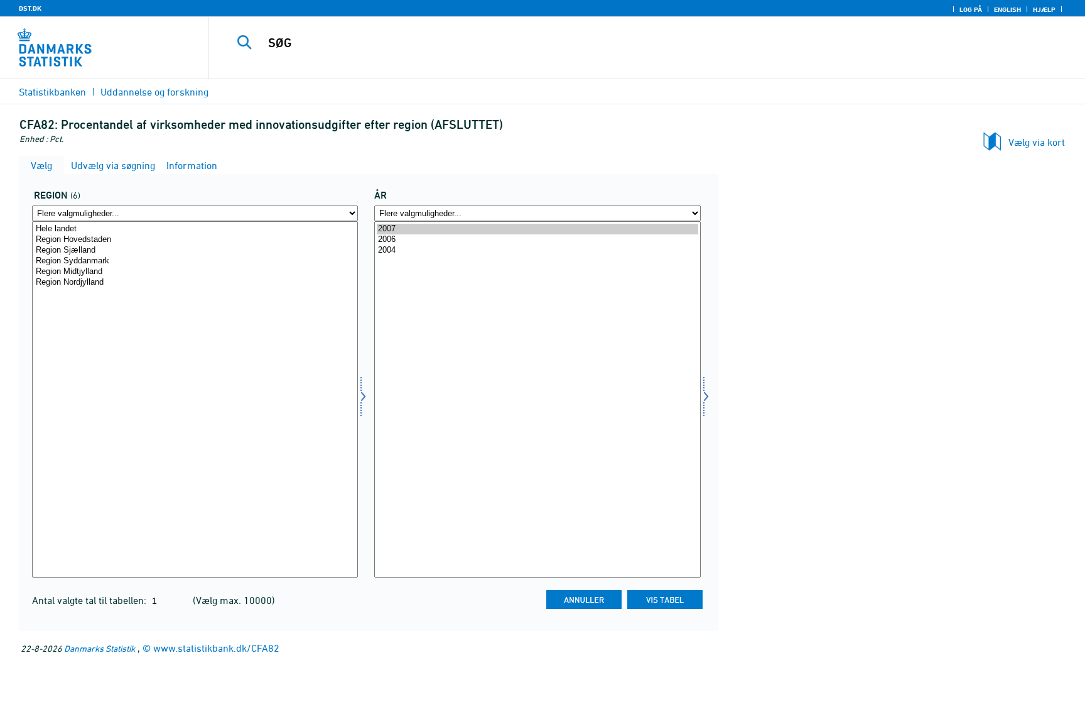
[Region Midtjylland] (195, 271)
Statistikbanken (52, 91)
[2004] (537, 250)
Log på (970, 9)
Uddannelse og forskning (154, 91)
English (1007, 9)
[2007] (537, 229)
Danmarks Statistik (99, 648)
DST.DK (30, 8)
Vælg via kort (1036, 142)
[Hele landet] (195, 229)
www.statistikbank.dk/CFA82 (216, 648)
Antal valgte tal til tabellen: (90, 600)
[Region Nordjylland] (195, 282)
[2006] (537, 239)
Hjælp (1044, 9)
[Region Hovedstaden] (195, 239)
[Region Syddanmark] (195, 261)
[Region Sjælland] (195, 250)
